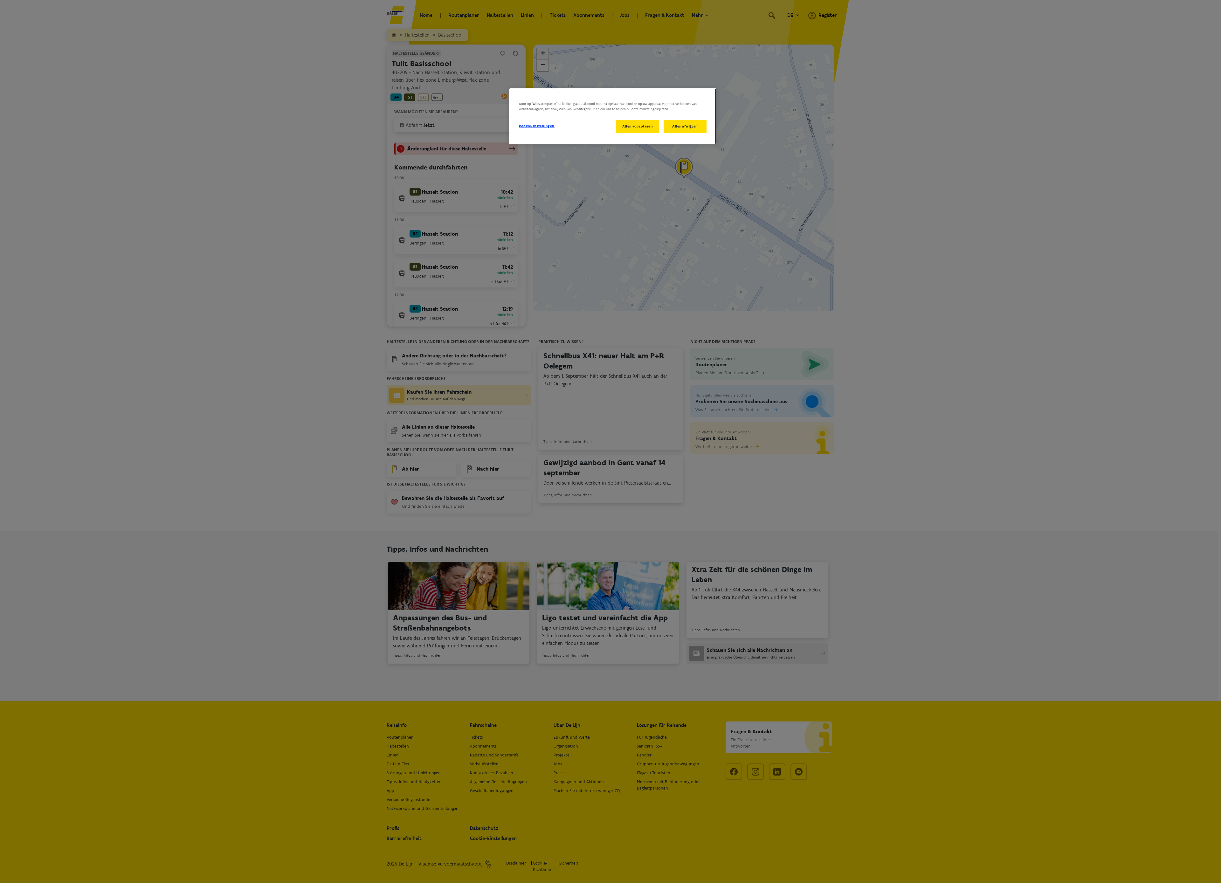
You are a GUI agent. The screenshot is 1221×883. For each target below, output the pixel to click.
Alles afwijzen (685, 126)
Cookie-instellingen (537, 126)
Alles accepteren (637, 126)
